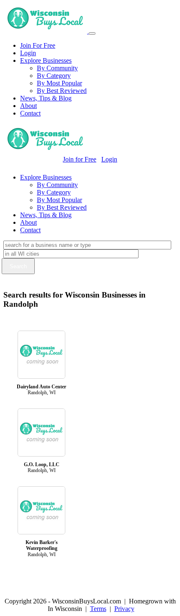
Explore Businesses (46, 60)
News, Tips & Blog (46, 98)
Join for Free (79, 159)
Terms (98, 608)
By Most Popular (59, 83)
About (28, 105)
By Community (57, 68)
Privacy (124, 608)
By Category (54, 75)
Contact (30, 113)
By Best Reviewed (62, 90)
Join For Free (37, 45)
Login (28, 52)
